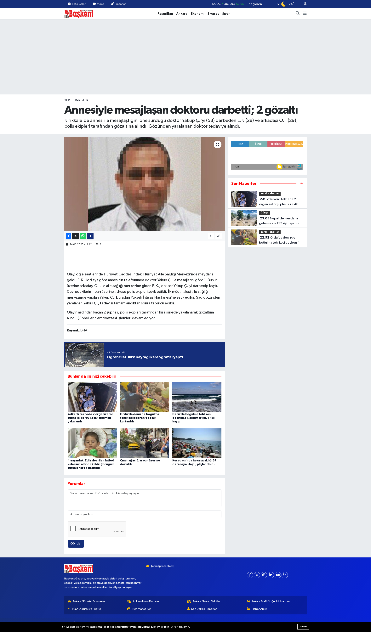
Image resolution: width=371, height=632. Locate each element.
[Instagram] (264, 575)
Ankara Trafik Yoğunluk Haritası (270, 601)
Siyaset (213, 13)
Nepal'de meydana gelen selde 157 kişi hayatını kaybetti (279, 221)
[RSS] (285, 575)
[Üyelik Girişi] (303, 4)
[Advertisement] (185, 82)
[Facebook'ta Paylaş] (68, 236)
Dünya (265, 213)
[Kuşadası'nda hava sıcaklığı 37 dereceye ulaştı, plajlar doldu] (196, 443)
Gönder (76, 543)
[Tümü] (301, 183)
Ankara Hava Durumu (146, 601)
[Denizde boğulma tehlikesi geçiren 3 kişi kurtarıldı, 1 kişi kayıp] (196, 396)
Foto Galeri (79, 4)
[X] (257, 575)
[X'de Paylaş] (75, 236)
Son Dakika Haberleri (204, 608)
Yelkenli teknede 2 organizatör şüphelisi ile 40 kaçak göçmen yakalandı (90, 418)
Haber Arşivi (259, 608)
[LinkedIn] (271, 575)
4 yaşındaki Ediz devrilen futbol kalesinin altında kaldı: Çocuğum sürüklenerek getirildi (91, 464)
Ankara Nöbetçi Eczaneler (88, 601)
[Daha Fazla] (90, 236)
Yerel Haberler (76, 100)
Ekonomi (197, 13)
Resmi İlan (165, 13)
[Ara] (297, 13)
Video (101, 4)
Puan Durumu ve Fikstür (86, 608)
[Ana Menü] (305, 13)
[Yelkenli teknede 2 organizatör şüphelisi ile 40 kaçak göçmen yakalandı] (92, 396)
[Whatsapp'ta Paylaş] (83, 236)
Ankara (181, 13)
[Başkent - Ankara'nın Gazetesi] (78, 13)
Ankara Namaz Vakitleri (206, 601)
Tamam (303, 626)
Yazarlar (121, 4)
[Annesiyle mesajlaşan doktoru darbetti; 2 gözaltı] (144, 184)
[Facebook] (250, 575)
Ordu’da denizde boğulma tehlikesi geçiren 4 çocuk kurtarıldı (139, 418)
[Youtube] (278, 575)
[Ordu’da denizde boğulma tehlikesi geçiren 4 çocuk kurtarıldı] (144, 396)
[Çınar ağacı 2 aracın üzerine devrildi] (144, 443)
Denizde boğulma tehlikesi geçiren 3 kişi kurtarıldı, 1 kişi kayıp (193, 418)
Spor (226, 13)
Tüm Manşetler (141, 608)
